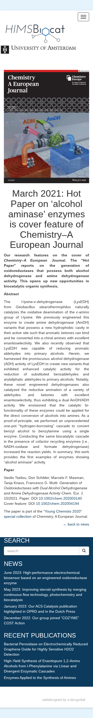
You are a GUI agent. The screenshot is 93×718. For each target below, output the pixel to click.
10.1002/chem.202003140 (60, 498)
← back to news (76, 524)
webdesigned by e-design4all (63, 700)
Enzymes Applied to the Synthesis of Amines (40, 678)
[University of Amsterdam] (39, 50)
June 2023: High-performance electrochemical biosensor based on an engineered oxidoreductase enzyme (45, 578)
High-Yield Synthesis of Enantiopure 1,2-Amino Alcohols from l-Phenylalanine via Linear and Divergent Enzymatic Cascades (42, 666)
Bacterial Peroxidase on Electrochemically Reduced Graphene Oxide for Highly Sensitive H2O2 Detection (46, 649)
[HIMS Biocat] (32, 29)
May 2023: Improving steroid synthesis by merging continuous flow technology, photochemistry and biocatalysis (45, 594)
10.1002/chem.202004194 (57, 503)
